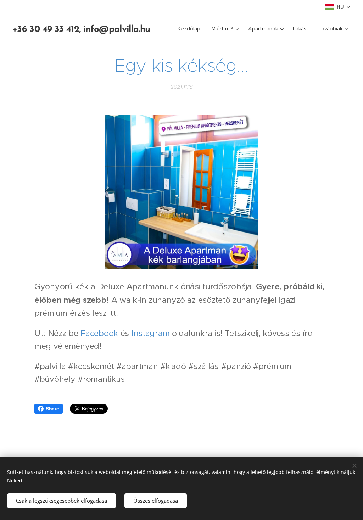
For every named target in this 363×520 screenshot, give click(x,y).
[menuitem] (191, 29)
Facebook (99, 333)
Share (52, 409)
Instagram (150, 333)
